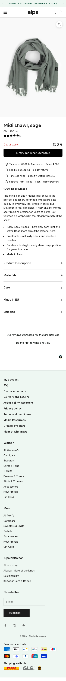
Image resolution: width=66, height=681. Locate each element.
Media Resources (15, 419)
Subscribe (16, 613)
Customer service (15, 391)
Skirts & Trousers (14, 481)
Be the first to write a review (33, 342)
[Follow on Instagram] (14, 626)
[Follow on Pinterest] (23, 626)
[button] (33, 136)
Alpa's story (11, 565)
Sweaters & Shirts (14, 525)
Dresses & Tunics (14, 476)
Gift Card (9, 496)
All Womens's (11, 450)
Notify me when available (33, 153)
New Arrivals (11, 491)
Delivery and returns (17, 396)
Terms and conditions (17, 414)
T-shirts (8, 470)
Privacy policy (12, 408)
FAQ (6, 385)
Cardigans (9, 455)
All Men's (9, 515)
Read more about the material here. (35, 230)
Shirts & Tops (11, 465)
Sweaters (9, 460)
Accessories (11, 486)
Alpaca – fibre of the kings (19, 570)
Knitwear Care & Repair (17, 580)
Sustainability (11, 575)
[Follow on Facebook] (5, 626)
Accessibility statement (18, 402)
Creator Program (14, 425)
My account (11, 379)
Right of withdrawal (16, 431)
